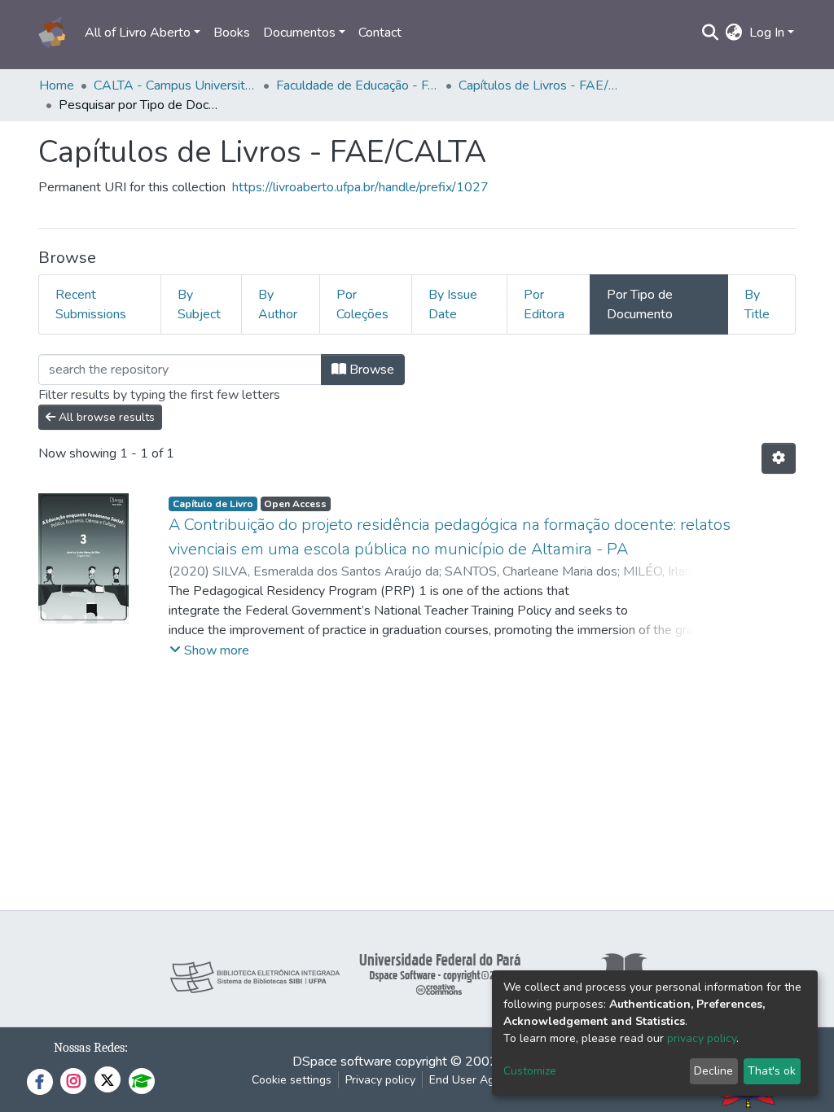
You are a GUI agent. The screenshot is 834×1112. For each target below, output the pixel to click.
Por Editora (544, 304)
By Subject (199, 304)
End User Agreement (483, 1080)
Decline (713, 1071)
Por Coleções (362, 304)
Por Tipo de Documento (640, 304)
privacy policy (701, 1038)
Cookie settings (291, 1080)
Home (56, 85)
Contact (380, 33)
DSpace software (342, 1061)
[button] (734, 32)
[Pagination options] (779, 458)
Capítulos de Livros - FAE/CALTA (540, 85)
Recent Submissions (90, 304)
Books (231, 33)
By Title (757, 304)
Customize (529, 1071)
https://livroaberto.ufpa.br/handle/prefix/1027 (360, 187)
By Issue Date (452, 304)
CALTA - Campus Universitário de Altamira (175, 85)
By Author (277, 304)
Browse (370, 370)
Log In (766, 33)
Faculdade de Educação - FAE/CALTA (357, 85)
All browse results (105, 417)
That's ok (772, 1071)
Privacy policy (380, 1080)
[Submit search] (710, 32)
